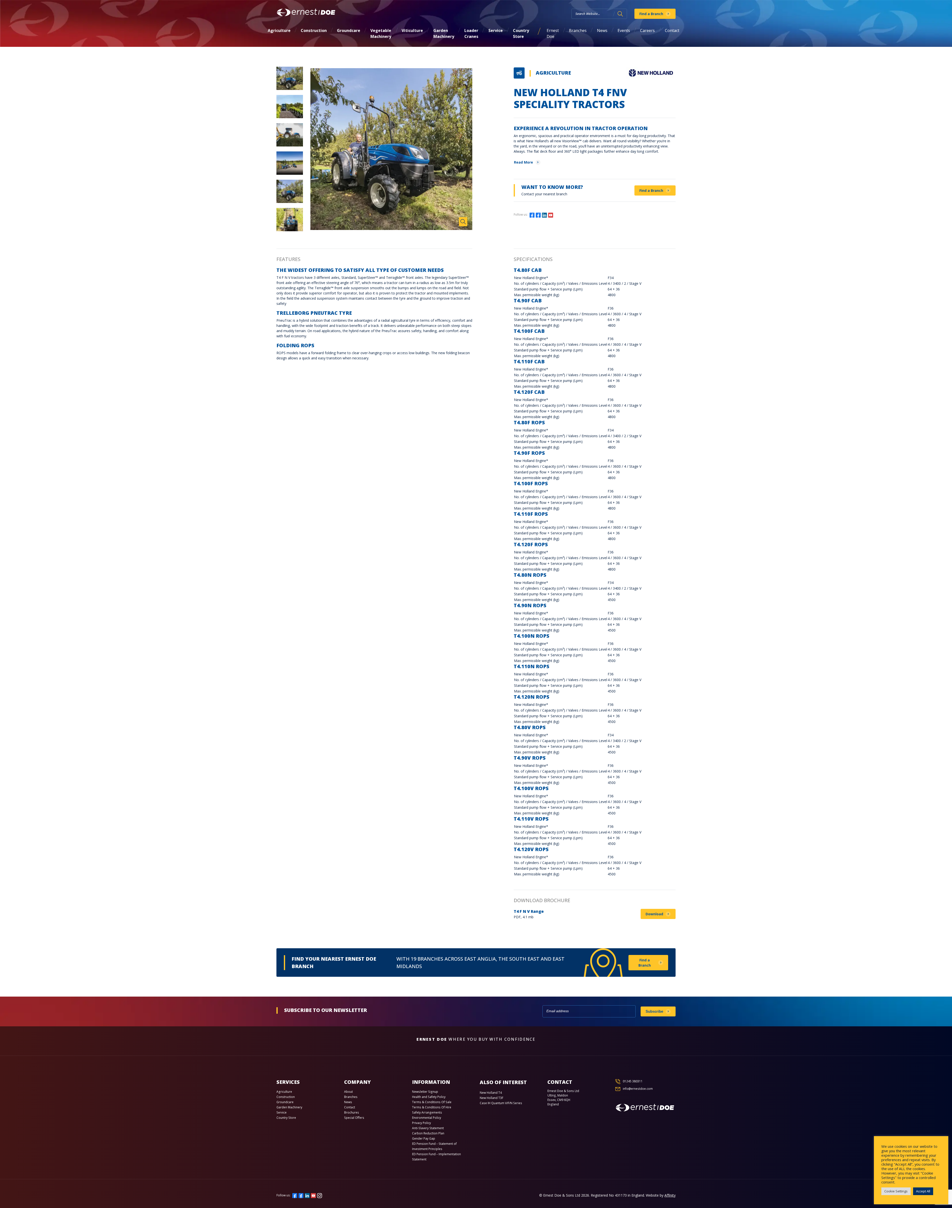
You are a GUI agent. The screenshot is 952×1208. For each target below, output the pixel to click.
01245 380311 (633, 1081)
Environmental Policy (426, 1118)
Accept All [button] (923, 1191)
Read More (523, 162)
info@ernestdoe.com (638, 1089)
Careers (647, 30)
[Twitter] (538, 214)
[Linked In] (544, 214)
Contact (672, 30)
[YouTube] (550, 214)
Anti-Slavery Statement (428, 1128)
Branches (578, 30)
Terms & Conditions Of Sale (431, 1102)
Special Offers (354, 1118)
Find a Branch (651, 13)
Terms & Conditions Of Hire (431, 1107)
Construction (314, 30)
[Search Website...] (620, 14)
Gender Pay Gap (423, 1138)
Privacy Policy (421, 1123)
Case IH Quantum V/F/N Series (501, 1103)
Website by (661, 1195)
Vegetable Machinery (380, 33)
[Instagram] (556, 214)
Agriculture (279, 30)
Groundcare (348, 30)
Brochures (351, 1112)
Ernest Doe (553, 33)
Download (654, 914)
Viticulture (412, 30)
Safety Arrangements (427, 1112)
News (602, 30)
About (348, 1092)
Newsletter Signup (425, 1092)
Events (624, 30)
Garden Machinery (443, 33)
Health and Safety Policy (429, 1097)
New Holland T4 (491, 1093)
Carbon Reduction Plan (428, 1133)
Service (495, 30)
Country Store (521, 33)
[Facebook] (532, 214)
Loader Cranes (471, 33)
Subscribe (654, 1011)
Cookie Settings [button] (896, 1191)
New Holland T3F (491, 1098)
